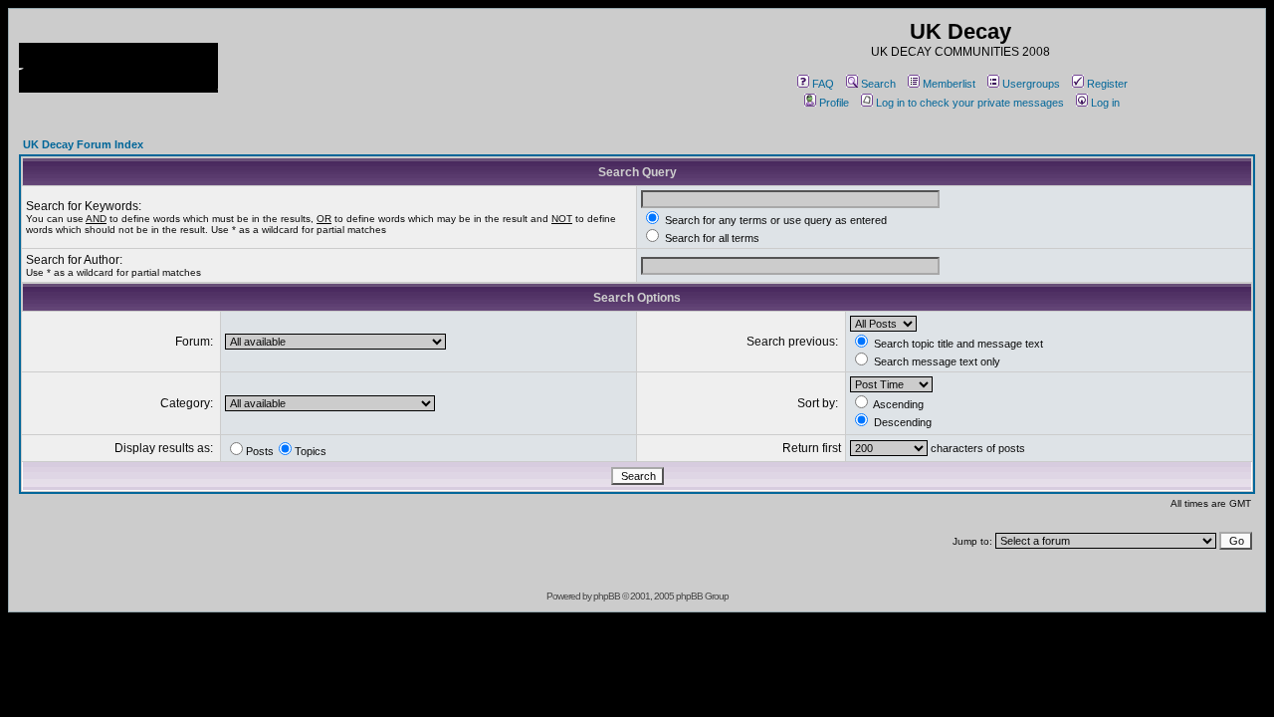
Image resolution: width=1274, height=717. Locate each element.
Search (878, 84)
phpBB (606, 596)
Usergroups (1031, 84)
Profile (834, 103)
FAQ (823, 84)
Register (1107, 84)
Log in (1105, 103)
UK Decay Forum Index (83, 144)
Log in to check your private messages (970, 103)
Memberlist (949, 84)
